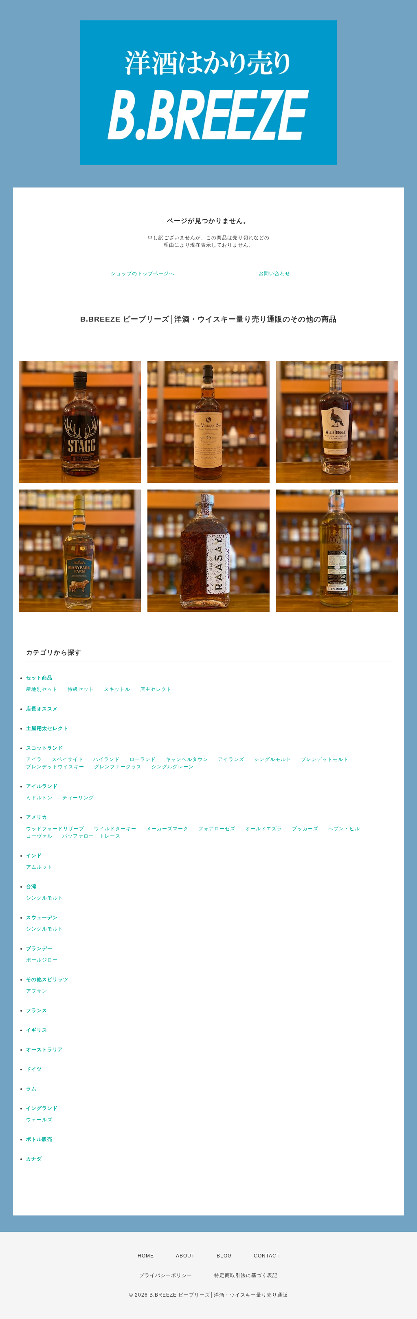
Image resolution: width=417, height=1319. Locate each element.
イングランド (42, 1108)
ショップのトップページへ (142, 273)
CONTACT (267, 1256)
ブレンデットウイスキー (55, 767)
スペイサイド (67, 759)
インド (34, 855)
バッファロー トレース (91, 836)
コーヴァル (39, 836)
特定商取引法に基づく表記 (246, 1275)
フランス (36, 1010)
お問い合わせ (274, 273)
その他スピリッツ (47, 979)
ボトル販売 (39, 1139)
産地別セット (42, 689)
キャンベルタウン (187, 759)
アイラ (34, 759)
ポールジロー (42, 960)
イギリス (36, 1030)
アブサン (36, 991)
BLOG (224, 1256)
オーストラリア (44, 1049)
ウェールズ (39, 1120)
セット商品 (39, 678)
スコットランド (44, 748)
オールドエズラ (263, 829)
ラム (31, 1089)
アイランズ (231, 759)
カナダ (34, 1159)
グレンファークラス (118, 767)
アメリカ (36, 817)
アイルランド (42, 786)
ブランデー (39, 948)
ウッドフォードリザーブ (55, 829)
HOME (146, 1256)
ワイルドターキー (115, 829)
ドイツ (34, 1069)
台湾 (31, 886)
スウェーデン (42, 917)
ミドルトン (39, 798)
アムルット (39, 867)
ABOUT (185, 1256)
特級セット (81, 689)
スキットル (117, 689)
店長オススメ (42, 709)
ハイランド (106, 759)
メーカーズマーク (167, 829)
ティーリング (78, 798)
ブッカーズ (305, 829)
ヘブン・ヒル (344, 829)
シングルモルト (272, 759)
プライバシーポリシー (165, 1275)
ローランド (142, 759)
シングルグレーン (172, 767)
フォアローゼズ (216, 829)
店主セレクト (156, 689)
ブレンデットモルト (325, 759)
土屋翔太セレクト (47, 728)
